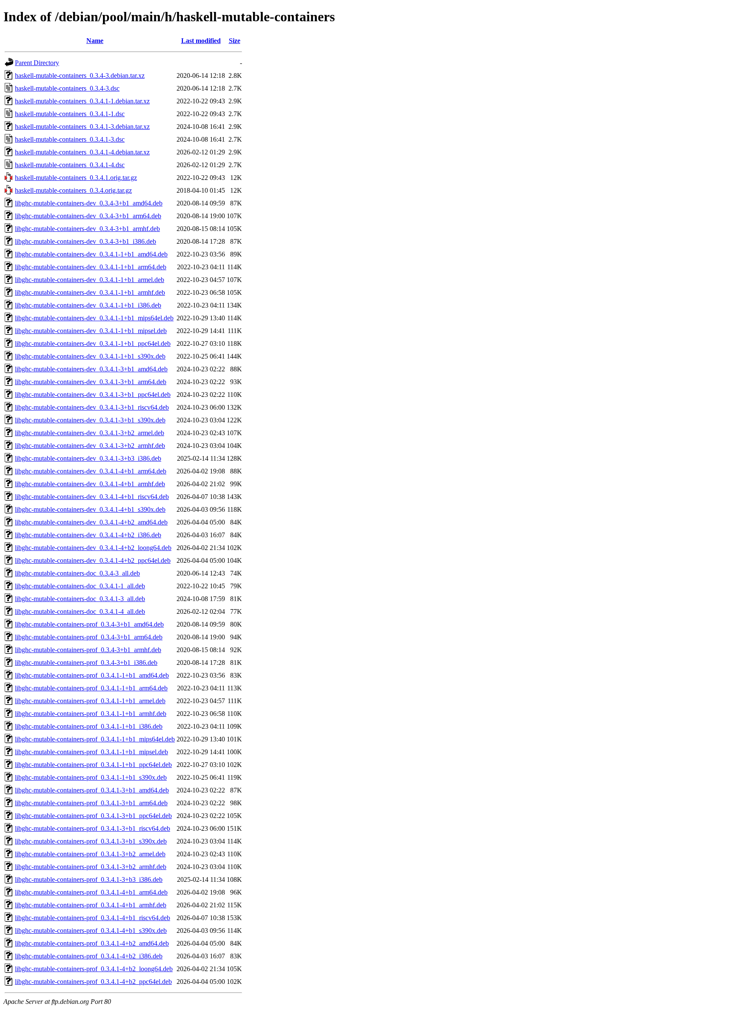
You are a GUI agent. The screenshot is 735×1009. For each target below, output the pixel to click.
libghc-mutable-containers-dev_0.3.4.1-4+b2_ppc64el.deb (93, 560)
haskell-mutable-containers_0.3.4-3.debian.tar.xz (80, 75)
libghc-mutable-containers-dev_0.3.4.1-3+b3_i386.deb (88, 458)
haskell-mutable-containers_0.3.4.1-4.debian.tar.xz (82, 152)
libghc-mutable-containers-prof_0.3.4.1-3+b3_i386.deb (88, 879)
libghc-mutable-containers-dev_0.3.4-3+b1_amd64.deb (88, 203)
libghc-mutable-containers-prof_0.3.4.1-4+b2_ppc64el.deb (93, 981)
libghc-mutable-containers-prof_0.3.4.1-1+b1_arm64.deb (91, 688)
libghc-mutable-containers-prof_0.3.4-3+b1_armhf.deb (88, 649)
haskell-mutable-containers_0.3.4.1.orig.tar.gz (76, 177)
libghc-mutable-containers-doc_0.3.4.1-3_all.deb (80, 598)
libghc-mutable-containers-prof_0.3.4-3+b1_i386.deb (86, 662)
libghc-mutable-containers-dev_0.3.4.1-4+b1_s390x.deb (90, 509)
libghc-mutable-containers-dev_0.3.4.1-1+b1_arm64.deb (90, 267)
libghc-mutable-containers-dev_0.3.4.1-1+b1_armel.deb (89, 279)
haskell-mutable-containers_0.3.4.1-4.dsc (70, 164)
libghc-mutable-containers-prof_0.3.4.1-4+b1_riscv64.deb (92, 917)
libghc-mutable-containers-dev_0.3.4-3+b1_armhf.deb (87, 228)
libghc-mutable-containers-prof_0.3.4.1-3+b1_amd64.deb (92, 790)
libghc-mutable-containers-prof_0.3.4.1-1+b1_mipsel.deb (91, 751)
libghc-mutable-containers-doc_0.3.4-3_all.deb (77, 573)
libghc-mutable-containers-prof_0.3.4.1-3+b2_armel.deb (90, 854)
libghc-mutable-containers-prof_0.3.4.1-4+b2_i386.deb (88, 956)
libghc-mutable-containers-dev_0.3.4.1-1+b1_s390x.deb (90, 356)
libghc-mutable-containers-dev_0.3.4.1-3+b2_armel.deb (89, 432)
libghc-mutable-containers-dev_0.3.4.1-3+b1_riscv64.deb (92, 407)
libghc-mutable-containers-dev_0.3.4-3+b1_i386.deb (85, 241)
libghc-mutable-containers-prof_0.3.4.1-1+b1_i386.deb (88, 726)
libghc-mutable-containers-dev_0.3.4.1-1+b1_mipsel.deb (91, 330)
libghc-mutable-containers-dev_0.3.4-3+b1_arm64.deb (88, 215)
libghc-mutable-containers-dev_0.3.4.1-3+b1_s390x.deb (90, 420)
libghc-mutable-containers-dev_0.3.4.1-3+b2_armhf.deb (90, 445)
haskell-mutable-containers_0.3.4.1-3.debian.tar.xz (82, 126)
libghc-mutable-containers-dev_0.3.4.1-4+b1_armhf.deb (90, 483)
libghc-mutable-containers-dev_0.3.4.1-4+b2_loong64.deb (93, 547)
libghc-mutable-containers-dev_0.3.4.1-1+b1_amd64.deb (91, 254)
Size (234, 40)
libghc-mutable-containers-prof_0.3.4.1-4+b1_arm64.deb (91, 892)
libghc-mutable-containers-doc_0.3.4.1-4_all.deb (80, 611)
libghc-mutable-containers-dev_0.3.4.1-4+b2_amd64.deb (91, 522)
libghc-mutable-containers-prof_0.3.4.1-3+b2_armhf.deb (90, 866)
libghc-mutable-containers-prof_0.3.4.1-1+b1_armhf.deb (90, 713)
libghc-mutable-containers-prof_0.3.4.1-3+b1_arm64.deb (91, 803)
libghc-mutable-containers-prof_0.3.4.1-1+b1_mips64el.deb (95, 739)
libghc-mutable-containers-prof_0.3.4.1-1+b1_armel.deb (90, 700)
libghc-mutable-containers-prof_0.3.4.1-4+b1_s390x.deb (91, 930)
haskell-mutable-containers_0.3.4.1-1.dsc (70, 113)
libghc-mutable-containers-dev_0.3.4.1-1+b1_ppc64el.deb (93, 343)
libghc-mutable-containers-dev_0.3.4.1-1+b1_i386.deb (88, 305)
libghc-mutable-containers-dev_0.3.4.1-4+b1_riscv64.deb (92, 496)
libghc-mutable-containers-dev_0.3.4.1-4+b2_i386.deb (88, 535)
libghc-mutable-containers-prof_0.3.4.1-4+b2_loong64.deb (94, 968)
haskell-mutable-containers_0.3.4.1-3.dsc (70, 139)
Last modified (201, 40)
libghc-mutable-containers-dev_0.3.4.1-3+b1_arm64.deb (90, 381)
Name (94, 40)
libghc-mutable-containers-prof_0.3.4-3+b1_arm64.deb (88, 637)
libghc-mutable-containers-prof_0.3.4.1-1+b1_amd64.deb (92, 675)
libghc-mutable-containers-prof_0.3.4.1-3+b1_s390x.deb (91, 841)
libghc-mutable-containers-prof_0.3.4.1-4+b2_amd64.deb (92, 943)
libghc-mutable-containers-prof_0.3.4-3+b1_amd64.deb (89, 624)
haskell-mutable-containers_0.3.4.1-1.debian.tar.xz (82, 101)
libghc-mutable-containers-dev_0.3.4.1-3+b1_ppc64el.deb (93, 394)
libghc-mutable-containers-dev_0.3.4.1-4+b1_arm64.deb (90, 471)
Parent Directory (37, 62)
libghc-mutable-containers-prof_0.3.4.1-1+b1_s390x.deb (91, 777)
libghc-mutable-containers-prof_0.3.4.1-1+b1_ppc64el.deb (93, 764)
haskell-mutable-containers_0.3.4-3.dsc (67, 88)
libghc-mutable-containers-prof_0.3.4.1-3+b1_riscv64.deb (92, 828)
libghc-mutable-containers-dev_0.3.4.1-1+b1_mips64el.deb (94, 318)
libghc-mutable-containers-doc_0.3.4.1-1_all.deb (80, 586)
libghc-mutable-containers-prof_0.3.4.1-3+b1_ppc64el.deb (93, 815)
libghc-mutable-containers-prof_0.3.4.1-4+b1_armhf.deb (90, 905)
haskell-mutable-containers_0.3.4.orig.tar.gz (73, 190)
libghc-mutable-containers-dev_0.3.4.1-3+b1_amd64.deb (91, 369)
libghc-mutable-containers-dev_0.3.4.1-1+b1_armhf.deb (90, 292)
